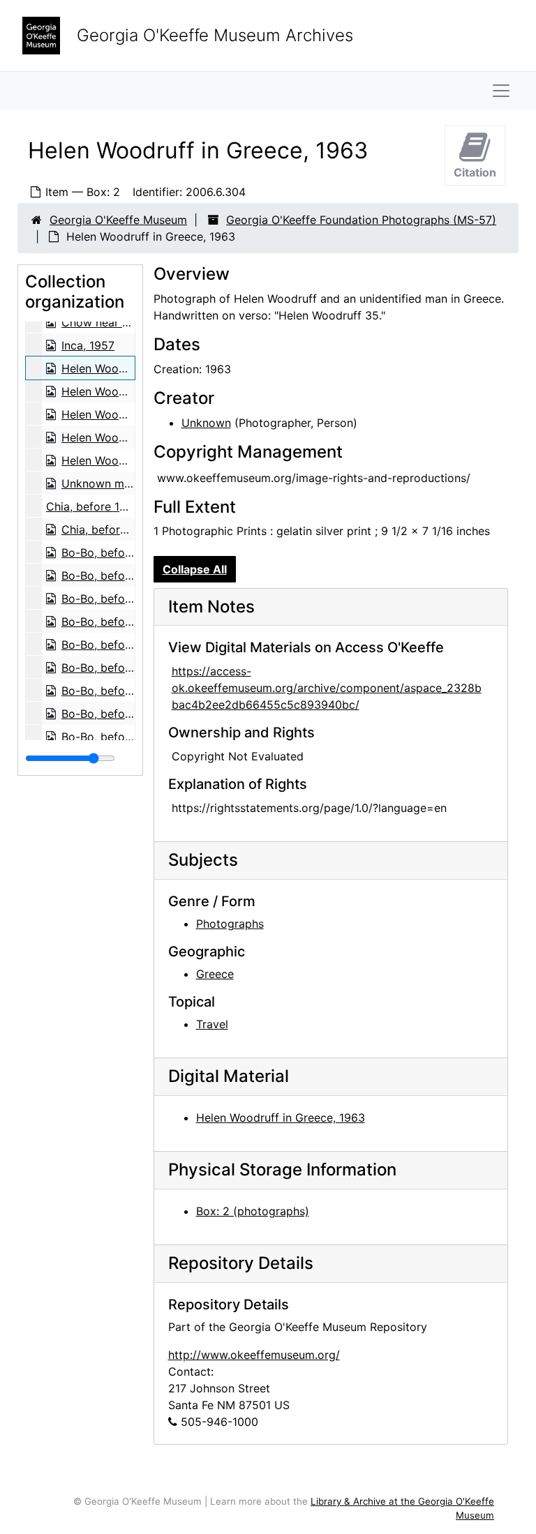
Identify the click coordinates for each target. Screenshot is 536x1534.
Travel (212, 1024)
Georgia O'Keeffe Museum (118, 220)
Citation (475, 172)
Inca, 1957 (87, 345)
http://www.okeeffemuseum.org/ (254, 1355)
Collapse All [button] (195, 569)
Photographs (230, 924)
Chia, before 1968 (93, 506)
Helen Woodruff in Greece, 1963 (280, 1118)
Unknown (206, 423)
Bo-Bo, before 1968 (113, 552)
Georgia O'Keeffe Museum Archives (215, 35)
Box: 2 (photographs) (252, 1211)
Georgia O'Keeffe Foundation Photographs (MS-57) (361, 220)
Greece (215, 974)
